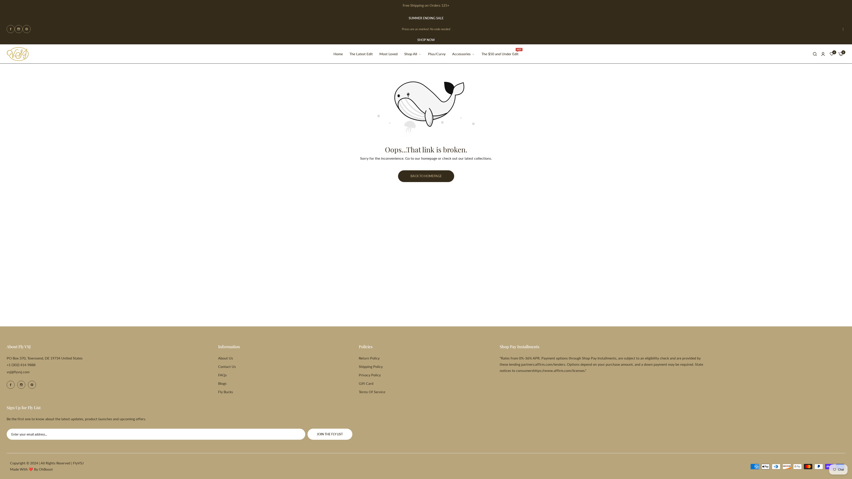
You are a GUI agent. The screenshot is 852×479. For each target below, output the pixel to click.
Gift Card (366, 383)
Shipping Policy (371, 366)
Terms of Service (372, 392)
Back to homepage (426, 176)
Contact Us (227, 366)
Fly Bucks (225, 392)
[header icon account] (823, 54)
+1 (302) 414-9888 (21, 365)
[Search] (815, 54)
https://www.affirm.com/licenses (559, 370)
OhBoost (46, 469)
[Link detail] (11, 29)
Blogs (222, 383)
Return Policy (369, 358)
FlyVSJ (78, 463)
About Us (225, 358)
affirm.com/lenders (550, 364)
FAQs (222, 375)
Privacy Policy (370, 375)
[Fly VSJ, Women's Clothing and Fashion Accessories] (18, 54)
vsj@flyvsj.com (18, 372)
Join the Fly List (330, 434)
